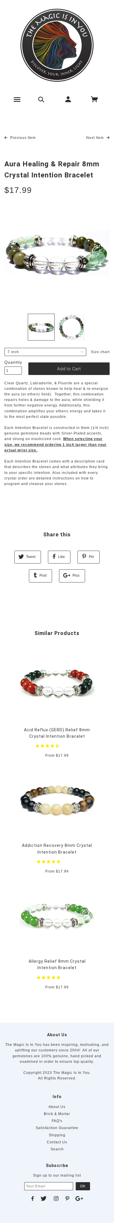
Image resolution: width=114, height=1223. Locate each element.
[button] (48, 746)
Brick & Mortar (57, 1114)
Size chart (100, 352)
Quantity (13, 362)
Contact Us (57, 1142)
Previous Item (22, 138)
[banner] (57, 45)
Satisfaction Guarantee (57, 1128)
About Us (57, 1107)
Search (57, 1149)
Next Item (95, 138)
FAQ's (57, 1121)
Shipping (57, 1135)
